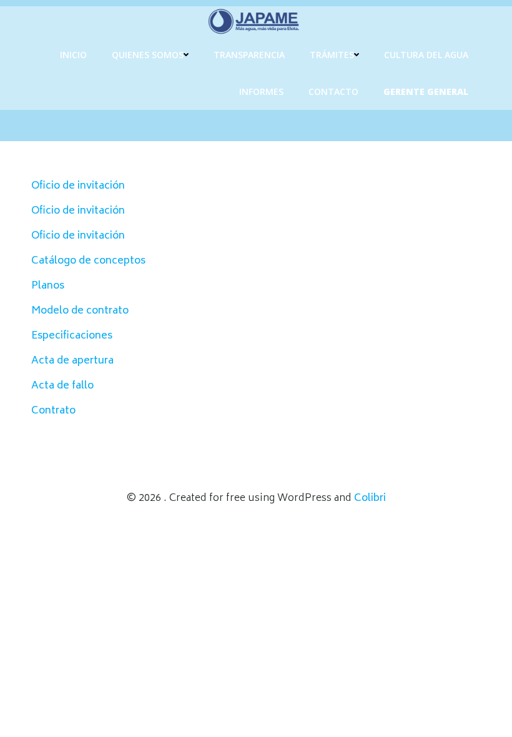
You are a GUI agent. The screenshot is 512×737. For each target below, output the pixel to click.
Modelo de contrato (80, 311)
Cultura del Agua (426, 55)
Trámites (332, 55)
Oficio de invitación (78, 186)
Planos (47, 286)
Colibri (370, 498)
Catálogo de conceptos (88, 261)
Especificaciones (71, 336)
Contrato (53, 411)
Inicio (73, 55)
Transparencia (249, 55)
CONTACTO (333, 91)
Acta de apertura (72, 361)
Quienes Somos (148, 55)
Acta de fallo (62, 386)
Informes (261, 91)
